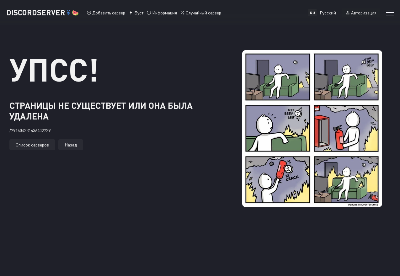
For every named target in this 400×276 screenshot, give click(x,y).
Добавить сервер (108, 12)
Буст (138, 12)
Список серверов (32, 144)
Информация (164, 12)
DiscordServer (42, 12)
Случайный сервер (203, 12)
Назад (71, 144)
